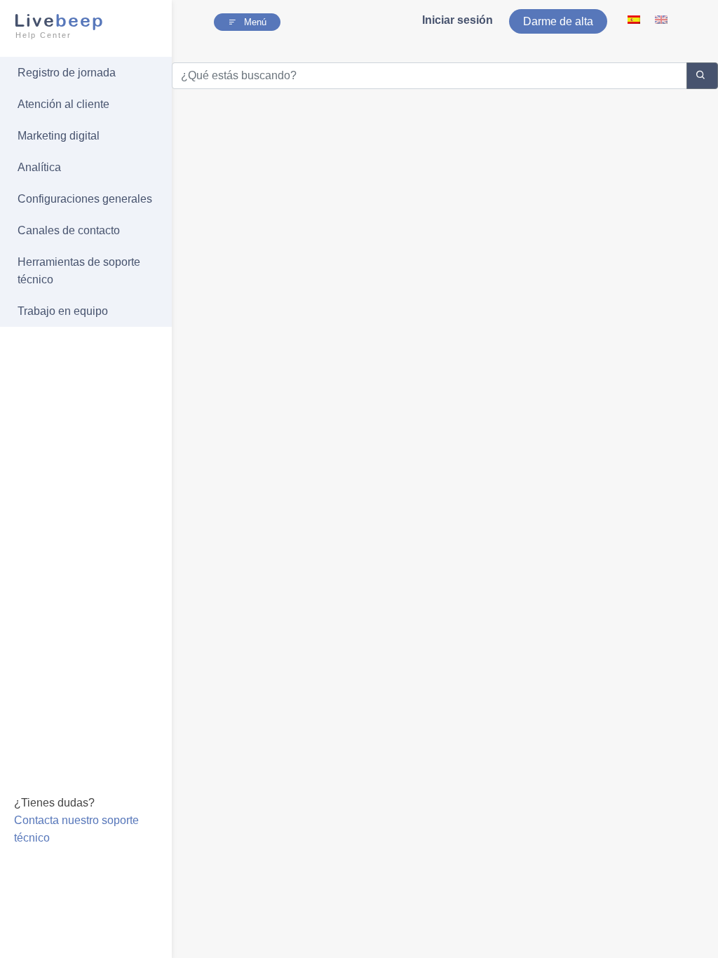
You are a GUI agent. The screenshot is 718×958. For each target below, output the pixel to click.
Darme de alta (558, 21)
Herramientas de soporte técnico (79, 270)
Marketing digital (59, 136)
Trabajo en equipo (63, 311)
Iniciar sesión (457, 20)
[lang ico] (635, 19)
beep (59, 24)
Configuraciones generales (85, 199)
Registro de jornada (67, 73)
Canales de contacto (69, 230)
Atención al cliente (63, 104)
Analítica (39, 167)
